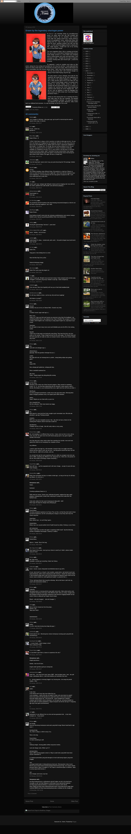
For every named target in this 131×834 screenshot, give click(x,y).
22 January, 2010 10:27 (36, 123)
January (89, 99)
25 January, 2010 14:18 (36, 533)
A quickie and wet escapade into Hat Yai (97, 277)
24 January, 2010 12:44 (36, 289)
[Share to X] (55, 107)
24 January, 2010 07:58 (36, 281)
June (88, 87)
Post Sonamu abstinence (98, 233)
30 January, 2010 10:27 (36, 669)
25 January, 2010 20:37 (36, 563)
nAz (31, 181)
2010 (87, 71)
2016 (87, 56)
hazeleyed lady (34, 641)
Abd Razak (32, 210)
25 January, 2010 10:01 (36, 479)
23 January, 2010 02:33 (36, 206)
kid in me (32, 109)
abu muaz (32, 268)
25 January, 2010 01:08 (36, 460)
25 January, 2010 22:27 (36, 584)
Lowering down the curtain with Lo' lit (92, 122)
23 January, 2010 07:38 (36, 227)
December (90, 73)
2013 (87, 63)
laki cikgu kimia (34, 548)
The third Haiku (95, 198)
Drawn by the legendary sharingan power (44, 30)
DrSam (31, 304)
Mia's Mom (33, 136)
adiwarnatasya (33, 191)
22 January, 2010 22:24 (36, 188)
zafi (31, 712)
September (90, 80)
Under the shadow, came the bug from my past (98, 245)
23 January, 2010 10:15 (36, 244)
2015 (87, 58)
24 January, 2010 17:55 (36, 428)
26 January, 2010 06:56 (36, 601)
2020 (87, 51)
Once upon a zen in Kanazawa (96, 290)
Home (52, 801)
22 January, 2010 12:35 (36, 132)
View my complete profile (91, 181)
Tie (30, 275)
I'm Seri (32, 247)
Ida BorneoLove (34, 293)
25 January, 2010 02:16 (36, 470)
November (90, 75)
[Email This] (52, 107)
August (89, 82)
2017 (87, 54)
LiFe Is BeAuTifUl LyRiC (36, 230)
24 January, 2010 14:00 (36, 300)
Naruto (36, 109)
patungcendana (34, 672)
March (89, 95)
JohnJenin (32, 159)
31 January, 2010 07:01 (36, 708)
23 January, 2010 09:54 (36, 234)
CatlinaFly (32, 566)
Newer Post (29, 801)
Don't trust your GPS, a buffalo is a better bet (97, 302)
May (88, 90)
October (89, 78)
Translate (96, 322)
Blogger (74, 821)
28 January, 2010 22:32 (36, 637)
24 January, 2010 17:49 (36, 406)
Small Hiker (33, 464)
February (90, 97)
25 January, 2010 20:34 (36, 554)
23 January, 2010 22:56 (36, 272)
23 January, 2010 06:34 (36, 219)
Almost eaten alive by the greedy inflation (94, 106)
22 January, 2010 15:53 (36, 164)
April (88, 92)
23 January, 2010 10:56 (36, 264)
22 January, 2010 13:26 (36, 156)
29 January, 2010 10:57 (36, 654)
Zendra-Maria (33, 473)
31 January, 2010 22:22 (36, 718)
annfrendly (32, 631)
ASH (31, 604)
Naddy (31, 117)
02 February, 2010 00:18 (36, 776)
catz (31, 686)
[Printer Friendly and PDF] (28, 107)
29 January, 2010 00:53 (36, 647)
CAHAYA (32, 285)
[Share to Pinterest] (59, 107)
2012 (87, 66)
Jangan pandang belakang (91, 110)
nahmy (31, 222)
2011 (86, 68)
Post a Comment (32, 793)
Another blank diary (96, 268)
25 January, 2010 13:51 (36, 505)
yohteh (31, 238)
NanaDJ (32, 167)
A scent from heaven (96, 211)
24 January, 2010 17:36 (36, 340)
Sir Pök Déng (33, 200)
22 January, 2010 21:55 (36, 178)
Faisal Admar (33, 432)
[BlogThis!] (54, 107)
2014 (87, 61)
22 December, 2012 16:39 (36, 790)
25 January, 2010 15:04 (36, 544)
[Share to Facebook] (57, 107)
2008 (87, 129)
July (88, 85)
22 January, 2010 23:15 (36, 197)
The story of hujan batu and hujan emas (97, 257)
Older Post (74, 801)
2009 (87, 126)
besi (31, 126)
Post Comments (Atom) (55, 807)
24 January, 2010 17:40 (36, 377)
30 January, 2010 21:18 (36, 683)
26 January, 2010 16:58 (36, 619)
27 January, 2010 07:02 (36, 628)
